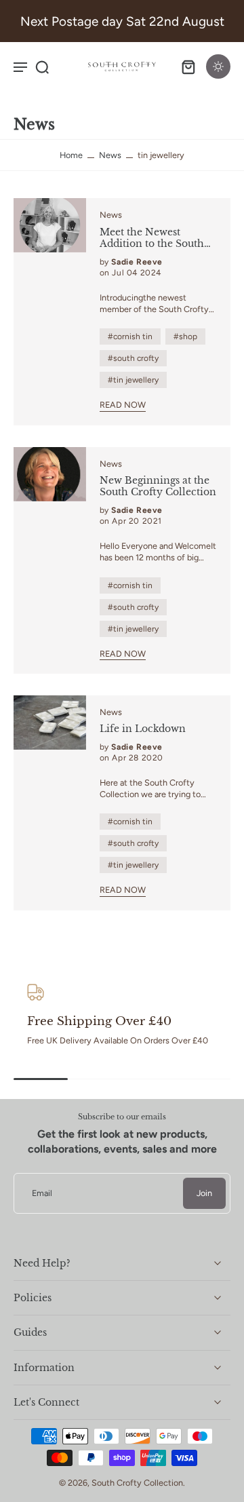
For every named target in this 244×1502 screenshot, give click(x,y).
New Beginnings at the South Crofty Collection (158, 487)
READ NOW (123, 405)
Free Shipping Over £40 (99, 1021)
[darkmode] (218, 66)
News (110, 155)
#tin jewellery (133, 380)
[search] (42, 66)
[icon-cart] (188, 66)
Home (71, 155)
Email (42, 1194)
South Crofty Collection (137, 1483)
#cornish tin (130, 336)
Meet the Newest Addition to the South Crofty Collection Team (158, 238)
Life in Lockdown (143, 729)
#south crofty (133, 358)
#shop (185, 336)
